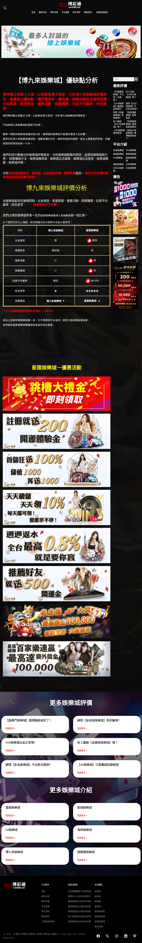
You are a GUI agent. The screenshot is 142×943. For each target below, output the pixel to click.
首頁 (33, 12)
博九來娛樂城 (14, 852)
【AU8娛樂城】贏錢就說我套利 (118, 106)
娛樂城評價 (100, 916)
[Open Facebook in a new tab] (98, 936)
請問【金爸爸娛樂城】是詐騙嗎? (98, 720)
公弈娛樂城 (131, 164)
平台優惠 (65, 12)
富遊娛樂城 (13, 807)
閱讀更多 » (10, 728)
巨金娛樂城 (131, 168)
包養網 (98, 891)
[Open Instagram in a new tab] (116, 936)
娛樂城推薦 (100, 911)
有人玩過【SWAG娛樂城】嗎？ (131, 94)
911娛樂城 (117, 158)
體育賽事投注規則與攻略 (79, 906)
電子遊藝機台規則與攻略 (79, 916)
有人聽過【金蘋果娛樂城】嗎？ (97, 742)
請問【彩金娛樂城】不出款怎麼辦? (28, 764)
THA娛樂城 (131, 150)
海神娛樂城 (84, 829)
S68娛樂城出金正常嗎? (21, 742)
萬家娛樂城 (131, 154)
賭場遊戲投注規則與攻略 (79, 901)
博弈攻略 (54, 12)
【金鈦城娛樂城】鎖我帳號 (131, 115)
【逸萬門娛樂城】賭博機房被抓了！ (29, 720)
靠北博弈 (76, 12)
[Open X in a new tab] (107, 936)
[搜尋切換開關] (5, 8)
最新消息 (43, 12)
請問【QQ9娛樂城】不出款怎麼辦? (131, 106)
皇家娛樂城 (118, 150)
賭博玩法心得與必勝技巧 (79, 896)
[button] (4, 41)
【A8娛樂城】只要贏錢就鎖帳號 (98, 764)
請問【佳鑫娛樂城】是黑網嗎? (118, 115)
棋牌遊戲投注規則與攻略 (79, 911)
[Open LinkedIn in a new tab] (126, 936)
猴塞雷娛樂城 (86, 852)
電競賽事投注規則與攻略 (79, 921)
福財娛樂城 (118, 164)
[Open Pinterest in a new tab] (135, 936)
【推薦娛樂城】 (102, 12)
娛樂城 (98, 896)
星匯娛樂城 (100, 921)
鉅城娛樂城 (84, 807)
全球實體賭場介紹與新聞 (79, 891)
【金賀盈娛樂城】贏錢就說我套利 (131, 124)
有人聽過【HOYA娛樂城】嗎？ (119, 124)
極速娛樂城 (118, 154)
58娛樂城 (12, 829)
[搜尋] (136, 79)
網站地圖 (99, 926)
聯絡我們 (88, 12)
